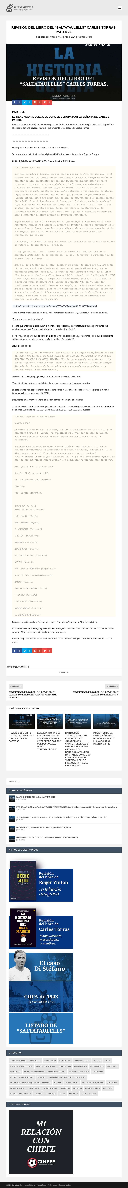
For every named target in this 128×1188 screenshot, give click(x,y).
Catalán (97, 1060)
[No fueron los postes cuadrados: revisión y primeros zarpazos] (12, 829)
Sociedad (73, 1093)
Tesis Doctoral (89, 1093)
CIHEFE (107, 1060)
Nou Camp (108, 1088)
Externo (41, 1077)
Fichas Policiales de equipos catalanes (67, 1077)
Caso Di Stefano (81, 1060)
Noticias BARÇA (92, 1088)
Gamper (57, 1082)
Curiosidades (80, 1066)
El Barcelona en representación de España (45, 1071)
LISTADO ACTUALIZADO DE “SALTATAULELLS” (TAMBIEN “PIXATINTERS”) (47, 837)
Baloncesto (50, 1060)
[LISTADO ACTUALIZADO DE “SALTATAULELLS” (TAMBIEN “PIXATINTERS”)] (12, 839)
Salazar (38, 1093)
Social (63, 1093)
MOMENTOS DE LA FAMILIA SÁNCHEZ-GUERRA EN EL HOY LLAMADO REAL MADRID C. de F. (103, 738)
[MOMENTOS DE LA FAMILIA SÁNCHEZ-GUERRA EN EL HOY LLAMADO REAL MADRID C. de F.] (106, 721)
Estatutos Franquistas (21, 1077)
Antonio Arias (56, 36)
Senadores (51, 1093)
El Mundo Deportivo (79, 1071)
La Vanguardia (17, 1088)
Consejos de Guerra (45, 1066)
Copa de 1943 (65, 1066)
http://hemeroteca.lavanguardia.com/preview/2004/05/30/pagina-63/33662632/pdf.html (56, 306)
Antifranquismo (18, 1060)
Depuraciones (97, 1066)
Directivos (112, 1066)
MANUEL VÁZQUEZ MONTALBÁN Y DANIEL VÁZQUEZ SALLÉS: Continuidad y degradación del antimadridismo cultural (66, 807)
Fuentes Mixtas (85, 36)
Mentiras (65, 1088)
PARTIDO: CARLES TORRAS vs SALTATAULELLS (35, 797)
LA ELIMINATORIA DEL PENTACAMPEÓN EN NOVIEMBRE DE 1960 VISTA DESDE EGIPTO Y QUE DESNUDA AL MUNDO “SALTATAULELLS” (49, 741)
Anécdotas (35, 1060)
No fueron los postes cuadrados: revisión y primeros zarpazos (43, 827)
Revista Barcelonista (20, 1093)
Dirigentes (15, 1071)
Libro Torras (34, 1088)
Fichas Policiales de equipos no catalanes (30, 1082)
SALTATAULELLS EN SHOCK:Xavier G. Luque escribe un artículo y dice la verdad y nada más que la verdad (61, 817)
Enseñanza (97, 1071)
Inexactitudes (72, 1082)
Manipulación (50, 1088)
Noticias (77, 1088)
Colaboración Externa (21, 1066)
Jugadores (112, 1082)
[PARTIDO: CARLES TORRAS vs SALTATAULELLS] (12, 798)
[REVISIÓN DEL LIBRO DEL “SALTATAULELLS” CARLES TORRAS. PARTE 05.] (21, 721)
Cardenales (64, 1060)
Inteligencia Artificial (93, 1082)
